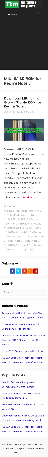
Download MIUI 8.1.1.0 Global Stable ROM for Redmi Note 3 (22, 102)
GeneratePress (26, 452)
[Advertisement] (24, 44)
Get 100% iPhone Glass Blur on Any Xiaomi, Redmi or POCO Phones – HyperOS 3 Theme (23, 340)
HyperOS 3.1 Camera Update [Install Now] (23, 351)
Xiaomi (11, 206)
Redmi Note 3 (15, 240)
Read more (29, 197)
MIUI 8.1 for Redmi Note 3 (21, 210)
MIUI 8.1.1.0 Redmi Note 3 (26, 223)
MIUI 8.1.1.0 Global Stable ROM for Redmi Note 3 (23, 219)
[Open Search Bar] (39, 13)
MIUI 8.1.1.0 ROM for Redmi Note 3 (22, 228)
